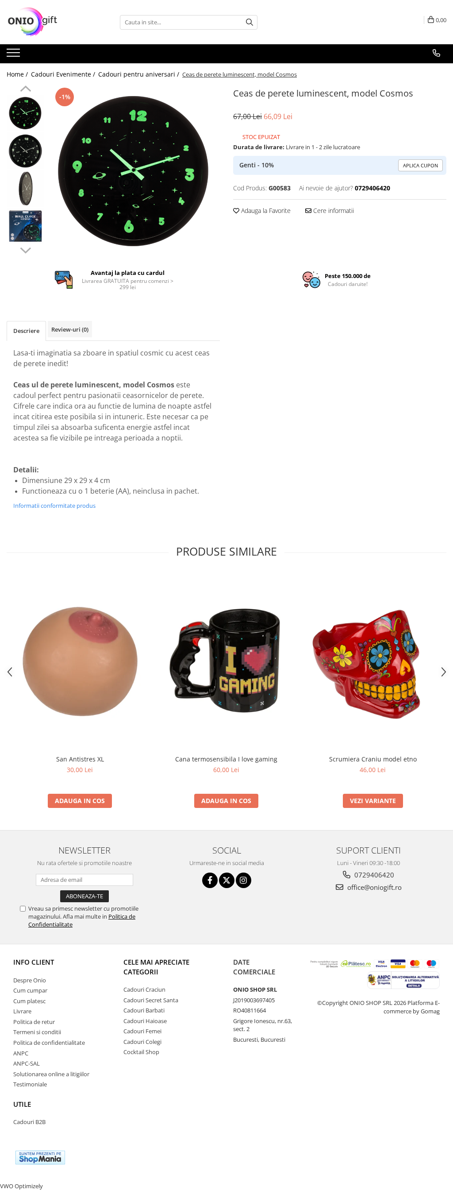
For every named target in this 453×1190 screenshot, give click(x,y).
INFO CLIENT (33, 962)
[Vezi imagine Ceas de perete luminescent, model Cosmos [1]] (25, 150)
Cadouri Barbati (144, 1010)
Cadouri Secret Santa (150, 1000)
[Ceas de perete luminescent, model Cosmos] (134, 171)
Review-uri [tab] (69, 329)
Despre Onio (29, 980)
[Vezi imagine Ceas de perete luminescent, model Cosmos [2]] (25, 188)
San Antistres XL (80, 759)
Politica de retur (34, 1022)
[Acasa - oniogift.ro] (51, 22)
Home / (18, 74)
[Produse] (14, 55)
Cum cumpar (30, 990)
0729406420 (373, 874)
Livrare (22, 1011)
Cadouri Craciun (144, 989)
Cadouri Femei (142, 1031)
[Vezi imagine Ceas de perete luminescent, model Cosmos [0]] (25, 113)
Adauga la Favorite (265, 210)
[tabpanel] (134, 171)
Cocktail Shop (141, 1052)
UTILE (22, 1104)
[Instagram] (243, 880)
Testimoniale (30, 1084)
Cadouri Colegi (142, 1042)
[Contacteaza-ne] (436, 53)
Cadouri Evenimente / (64, 74)
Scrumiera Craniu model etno (373, 759)
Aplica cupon (420, 165)
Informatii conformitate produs (54, 506)
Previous (25, 89)
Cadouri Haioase (145, 1021)
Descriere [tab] (26, 331)
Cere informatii (332, 210)
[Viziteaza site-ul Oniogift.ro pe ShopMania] (40, 1157)
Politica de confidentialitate (49, 1043)
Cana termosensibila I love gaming (226, 759)
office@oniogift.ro (374, 887)
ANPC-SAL (26, 1063)
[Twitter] (226, 880)
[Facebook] (210, 880)
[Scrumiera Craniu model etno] (373, 661)
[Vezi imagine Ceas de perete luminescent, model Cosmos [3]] (25, 226)
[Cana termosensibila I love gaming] (226, 661)
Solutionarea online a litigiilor (51, 1074)
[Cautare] (249, 22)
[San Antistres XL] (80, 661)
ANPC (20, 1053)
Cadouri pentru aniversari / (139, 74)
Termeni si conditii (37, 1032)
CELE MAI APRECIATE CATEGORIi (156, 967)
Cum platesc (29, 1001)
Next (25, 249)
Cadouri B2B (29, 1122)
